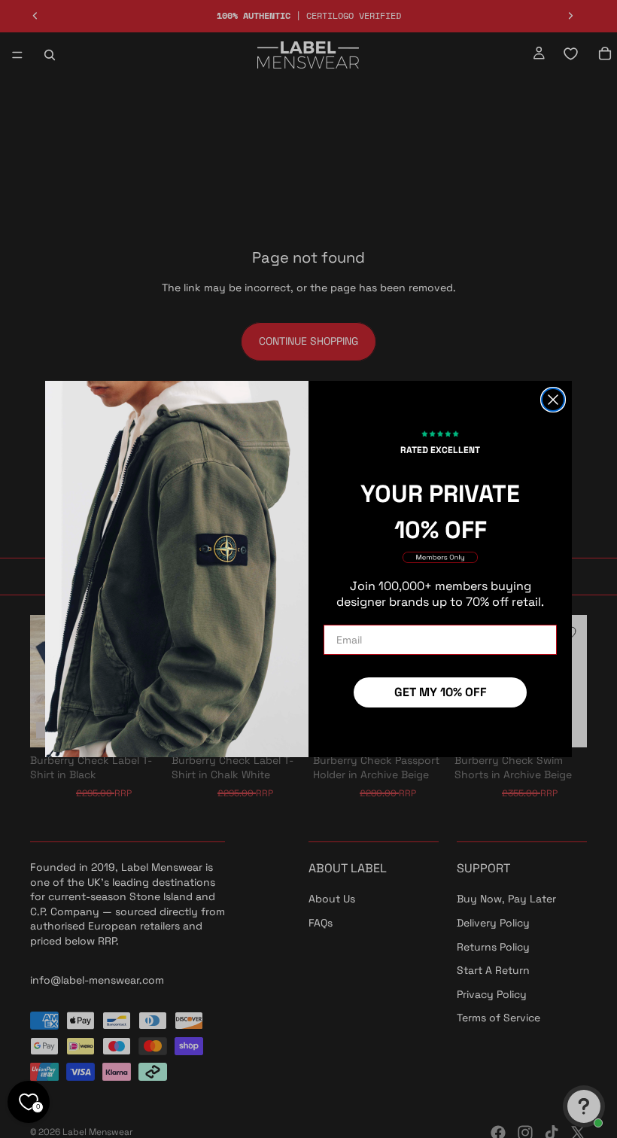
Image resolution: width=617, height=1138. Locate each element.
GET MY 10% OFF (440, 692)
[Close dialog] (553, 399)
